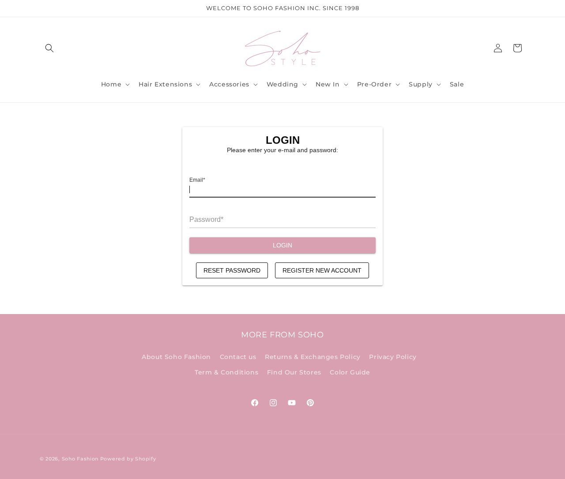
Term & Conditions (226, 372)
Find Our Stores (294, 372)
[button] (49, 48)
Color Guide (350, 372)
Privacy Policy (392, 356)
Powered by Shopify (128, 459)
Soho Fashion (80, 459)
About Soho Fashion (176, 356)
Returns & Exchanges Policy (313, 356)
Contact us (238, 356)
